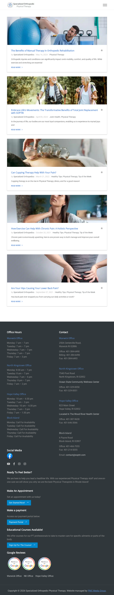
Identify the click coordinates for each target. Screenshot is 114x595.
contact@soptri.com (76, 455)
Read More (16, 67)
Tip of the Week (84, 176)
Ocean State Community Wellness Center (79, 382)
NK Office (28, 576)
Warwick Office (14, 576)
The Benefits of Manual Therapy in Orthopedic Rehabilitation (42, 50)
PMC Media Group (97, 590)
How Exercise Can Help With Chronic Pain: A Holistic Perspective (44, 228)
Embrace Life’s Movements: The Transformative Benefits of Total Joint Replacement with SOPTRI (54, 111)
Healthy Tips (56, 176)
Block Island (65, 433)
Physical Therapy (56, 55)
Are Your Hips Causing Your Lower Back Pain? (35, 288)
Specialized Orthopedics (24, 55)
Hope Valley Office (44, 576)
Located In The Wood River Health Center (79, 414)
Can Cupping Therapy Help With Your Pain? (33, 172)
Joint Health (55, 117)
